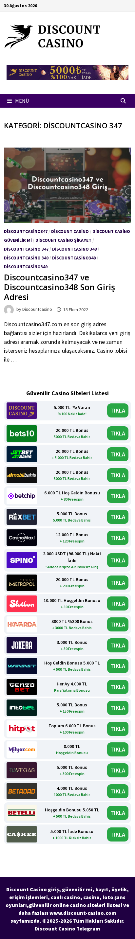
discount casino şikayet (63, 240)
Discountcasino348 (74, 258)
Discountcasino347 (26, 231)
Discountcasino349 (26, 267)
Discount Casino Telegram (67, 928)
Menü (21, 100)
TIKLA (117, 410)
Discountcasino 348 (74, 249)
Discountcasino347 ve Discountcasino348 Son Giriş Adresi (59, 287)
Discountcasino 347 (26, 249)
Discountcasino (37, 309)
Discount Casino (70, 231)
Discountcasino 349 (26, 258)
